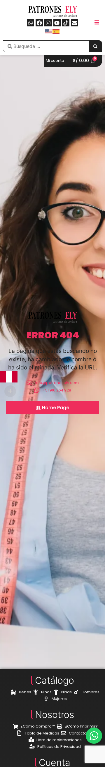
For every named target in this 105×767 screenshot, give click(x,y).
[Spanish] (56, 31)
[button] (97, 22)
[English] (48, 31)
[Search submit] (95, 46)
